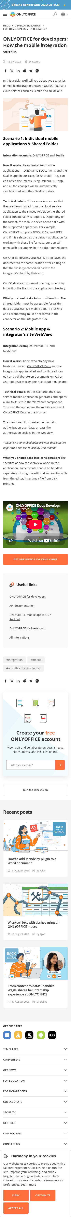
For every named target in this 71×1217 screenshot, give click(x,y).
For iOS (52, 1035)
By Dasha (41, 1001)
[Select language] (64, 14)
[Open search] (55, 14)
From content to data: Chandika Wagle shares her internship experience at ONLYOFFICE (31, 990)
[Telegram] (30, 70)
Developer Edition (28, 25)
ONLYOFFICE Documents (40, 170)
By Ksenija (34, 61)
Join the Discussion (35, 790)
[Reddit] (24, 70)
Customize (42, 1195)
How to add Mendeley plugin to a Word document (32, 861)
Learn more (28, 1184)
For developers (14, 29)
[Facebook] (5, 70)
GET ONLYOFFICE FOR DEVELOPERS (35, 559)
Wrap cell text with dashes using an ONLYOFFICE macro (33, 924)
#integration (14, 660)
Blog (6, 25)
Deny (16, 1195)
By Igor (40, 934)
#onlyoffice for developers (23, 668)
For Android (41, 1035)
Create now (60, 765)
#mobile (36, 660)
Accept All (16, 1208)
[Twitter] (11, 70)
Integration (39, 29)
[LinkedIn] (18, 70)
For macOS (29, 1035)
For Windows (7, 1035)
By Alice (40, 870)
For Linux (18, 1035)
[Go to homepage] (23, 14)
